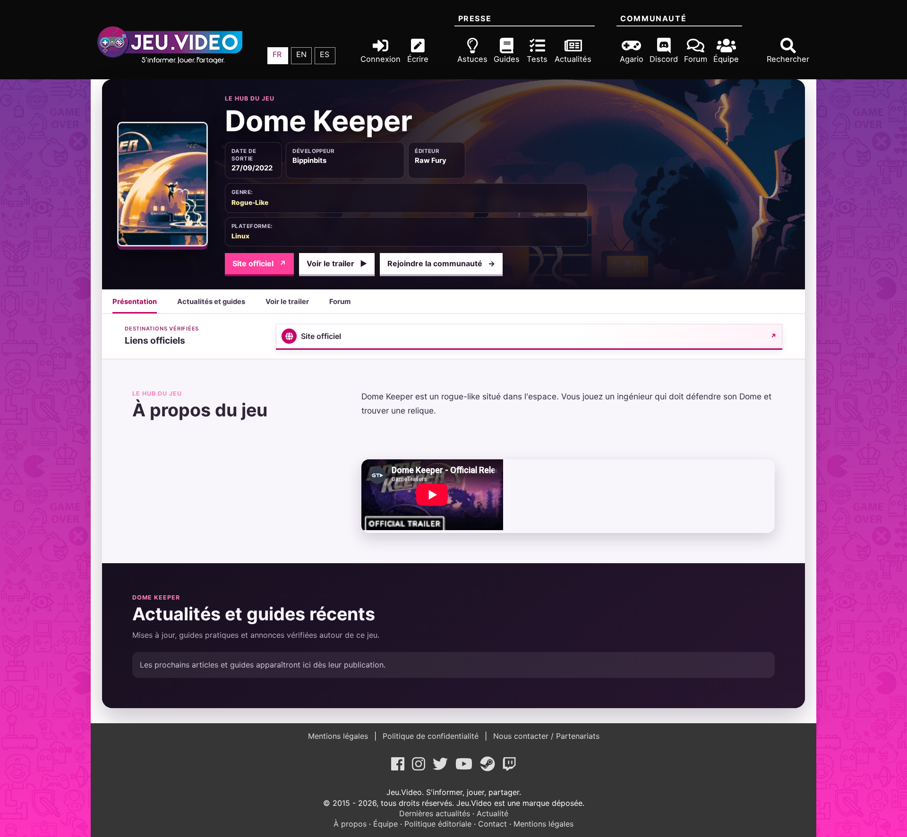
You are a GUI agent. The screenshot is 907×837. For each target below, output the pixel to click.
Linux (240, 236)
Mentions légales (339, 736)
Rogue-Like (249, 202)
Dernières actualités (434, 813)
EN (301, 54)
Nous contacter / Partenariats (545, 736)
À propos (350, 824)
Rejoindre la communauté (441, 263)
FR (277, 54)
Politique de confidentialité (430, 736)
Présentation (134, 301)
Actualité (492, 813)
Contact (492, 824)
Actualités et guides (211, 301)
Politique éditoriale (437, 824)
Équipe (385, 824)
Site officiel (259, 263)
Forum (340, 301)
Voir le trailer (337, 263)
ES (324, 54)
